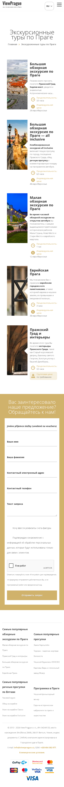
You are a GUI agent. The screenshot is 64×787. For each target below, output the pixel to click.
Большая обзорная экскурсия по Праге (41, 69)
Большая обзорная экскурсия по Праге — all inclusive (41, 131)
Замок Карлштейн (41, 645)
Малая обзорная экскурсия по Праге (41, 203)
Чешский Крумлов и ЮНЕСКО (47, 662)
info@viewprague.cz (24, 747)
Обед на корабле (9, 703)
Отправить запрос (32, 595)
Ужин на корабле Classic (12, 709)
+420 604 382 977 (48, 747)
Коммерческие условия (31, 752)
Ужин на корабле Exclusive (13, 715)
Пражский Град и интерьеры (40, 333)
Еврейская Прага (39, 272)
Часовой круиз (8, 697)
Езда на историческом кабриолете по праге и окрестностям (44, 710)
